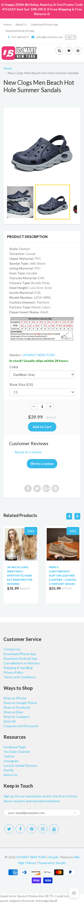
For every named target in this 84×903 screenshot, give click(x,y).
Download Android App (20, 30)
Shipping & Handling (18, 668)
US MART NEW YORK (38, 355)
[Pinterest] (31, 828)
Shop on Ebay (13, 712)
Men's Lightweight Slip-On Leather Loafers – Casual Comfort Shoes (63, 575)
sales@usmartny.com (49, 37)
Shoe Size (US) (21, 384)
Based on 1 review (28, 452)
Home (7, 24)
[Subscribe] (74, 813)
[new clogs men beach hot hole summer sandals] (42, 147)
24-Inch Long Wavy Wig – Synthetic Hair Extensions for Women (19, 575)
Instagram (11, 761)
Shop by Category (17, 717)
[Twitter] (9, 828)
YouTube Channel (17, 752)
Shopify (53, 857)
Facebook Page (15, 747)
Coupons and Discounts (21, 726)
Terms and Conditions (20, 677)
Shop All (9, 721)
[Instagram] (42, 828)
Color (13, 367)
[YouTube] (54, 828)
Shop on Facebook (17, 707)
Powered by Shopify (52, 863)
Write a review (42, 464)
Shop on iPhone (15, 698)
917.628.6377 (20, 37)
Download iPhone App (44, 24)
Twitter (9, 756)
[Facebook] (20, 828)
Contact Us (12, 649)
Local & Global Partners (21, 765)
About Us (21, 24)
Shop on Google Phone (20, 703)
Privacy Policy (13, 672)
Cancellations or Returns (22, 663)
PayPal (8, 770)
